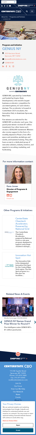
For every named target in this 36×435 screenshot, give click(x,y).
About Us (4, 17)
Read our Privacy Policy (10, 421)
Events (18, 397)
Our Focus (18, 386)
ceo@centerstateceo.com (18, 380)
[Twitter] (10, 67)
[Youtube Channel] (11, 195)
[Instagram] (13, 67)
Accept (18, 430)
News (18, 394)
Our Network (18, 392)
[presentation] (34, 322)
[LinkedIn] (3, 67)
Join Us (18, 383)
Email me (10, 198)
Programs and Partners (17, 17)
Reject (18, 425)
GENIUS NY (9, 63)
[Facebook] (6, 67)
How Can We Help (18, 389)
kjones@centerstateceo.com (15, 59)
